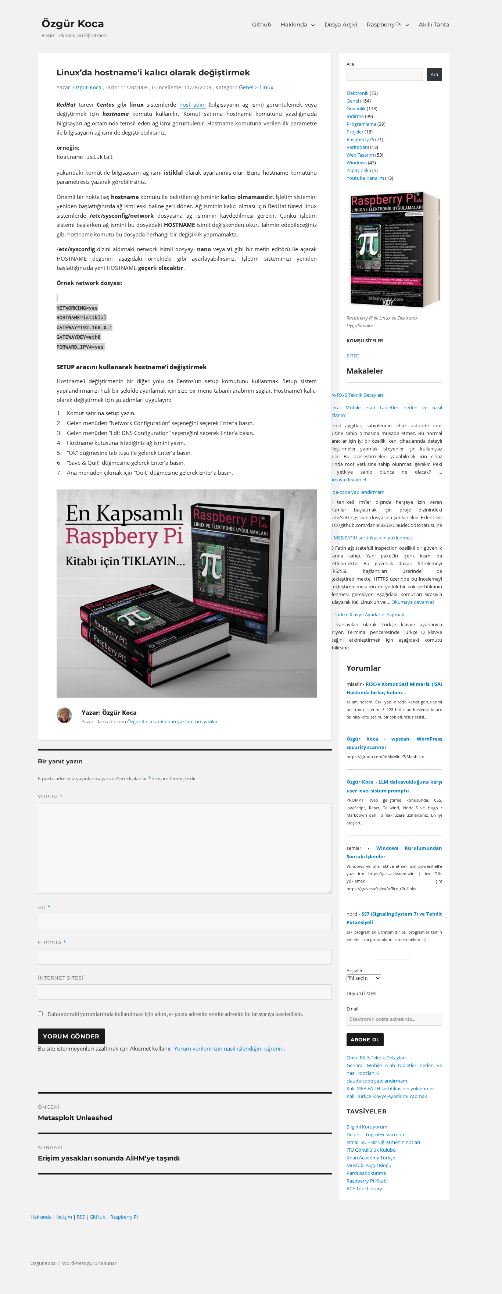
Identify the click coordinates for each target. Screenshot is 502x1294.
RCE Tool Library (364, 1188)
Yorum (50, 797)
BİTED (353, 355)
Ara (350, 64)
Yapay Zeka (359, 170)
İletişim (64, 1216)
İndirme (355, 116)
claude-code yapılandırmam (354, 492)
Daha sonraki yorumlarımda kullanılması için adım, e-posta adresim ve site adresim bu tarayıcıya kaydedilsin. (175, 1014)
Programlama (361, 124)
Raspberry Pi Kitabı (367, 1180)
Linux (266, 87)
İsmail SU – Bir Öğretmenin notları (383, 1142)
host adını (192, 104)
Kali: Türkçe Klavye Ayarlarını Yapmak (364, 614)
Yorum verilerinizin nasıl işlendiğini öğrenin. (229, 1048)
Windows (357, 162)
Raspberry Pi (384, 24)
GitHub (97, 1216)
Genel (246, 87)
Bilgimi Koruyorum (367, 1126)
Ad (44, 907)
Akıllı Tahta (434, 24)
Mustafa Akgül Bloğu (369, 1165)
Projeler (355, 131)
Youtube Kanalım (365, 178)
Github (261, 24)
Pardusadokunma (366, 1173)
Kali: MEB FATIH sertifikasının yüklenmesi (368, 537)
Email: (353, 1008)
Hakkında (294, 24)
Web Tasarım (360, 154)
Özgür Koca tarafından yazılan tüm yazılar (172, 721)
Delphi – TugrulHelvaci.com (376, 1134)
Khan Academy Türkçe (371, 1157)
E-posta (52, 943)
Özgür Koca (73, 23)
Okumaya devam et (345, 479)
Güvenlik (356, 108)
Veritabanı (358, 147)
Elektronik (358, 93)
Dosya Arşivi (340, 24)
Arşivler (355, 970)
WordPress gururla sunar (89, 1263)
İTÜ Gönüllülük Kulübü (371, 1150)
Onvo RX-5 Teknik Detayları (353, 395)
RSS (81, 1216)
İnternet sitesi (61, 978)
